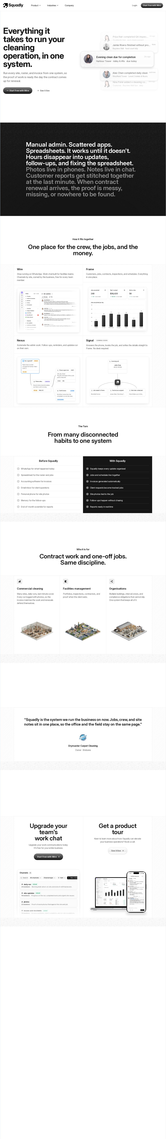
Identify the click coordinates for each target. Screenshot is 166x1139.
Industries (51, 5)
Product (34, 5)
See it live (45, 90)
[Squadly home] (13, 5)
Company (69, 5)
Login (134, 5)
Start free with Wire (152, 5)
